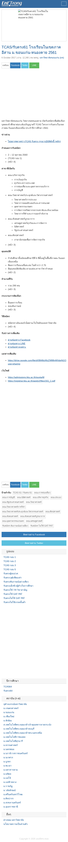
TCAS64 (7, 686)
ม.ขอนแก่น (8, 712)
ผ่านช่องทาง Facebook (19, 340)
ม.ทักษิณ (7, 720)
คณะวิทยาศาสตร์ (33, 502)
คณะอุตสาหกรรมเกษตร (13, 521)
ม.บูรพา (7, 761)
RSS (10, 830)
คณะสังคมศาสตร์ (10, 516)
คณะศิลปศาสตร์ (53, 511)
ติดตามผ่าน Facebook (34, 534)
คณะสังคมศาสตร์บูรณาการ (32, 516)
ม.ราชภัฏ (7, 786)
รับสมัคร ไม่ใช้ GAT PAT (42, 526)
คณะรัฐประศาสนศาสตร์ (13, 502)
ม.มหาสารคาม (10, 769)
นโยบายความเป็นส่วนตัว (15, 824)
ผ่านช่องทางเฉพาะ (17, 347)
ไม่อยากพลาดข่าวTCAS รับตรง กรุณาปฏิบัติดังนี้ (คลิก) (34, 141)
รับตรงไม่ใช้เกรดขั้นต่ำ (14, 602)
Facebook (3, 830)
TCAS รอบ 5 (9, 569)
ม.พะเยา (7, 765)
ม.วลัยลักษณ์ (9, 790)
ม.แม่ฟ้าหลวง (9, 782)
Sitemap (14, 830)
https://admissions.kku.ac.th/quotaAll (26, 377)
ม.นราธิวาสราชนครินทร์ (15, 753)
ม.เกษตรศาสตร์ (11, 708)
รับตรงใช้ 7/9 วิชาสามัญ (15, 590)
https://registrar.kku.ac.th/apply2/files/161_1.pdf (31, 381)
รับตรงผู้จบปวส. (11, 573)
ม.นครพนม (8, 749)
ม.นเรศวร (8, 757)
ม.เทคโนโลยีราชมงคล (14, 737)
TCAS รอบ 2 (9, 561)
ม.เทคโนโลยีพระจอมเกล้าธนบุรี (18, 728)
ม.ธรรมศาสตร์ (10, 745)
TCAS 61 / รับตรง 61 (22, 492)
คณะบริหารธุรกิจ (40, 497)
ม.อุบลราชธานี (10, 806)
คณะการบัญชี (8, 497)
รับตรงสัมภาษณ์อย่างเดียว (16, 581)
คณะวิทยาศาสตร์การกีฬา (13, 507)
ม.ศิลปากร (8, 798)
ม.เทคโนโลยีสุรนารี (13, 741)
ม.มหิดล (7, 774)
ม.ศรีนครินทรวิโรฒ (13, 794)
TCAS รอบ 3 (9, 565)
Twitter (6, 830)
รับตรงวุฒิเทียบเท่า (12, 577)
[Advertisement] (28, 95)
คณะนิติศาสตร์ (23, 497)
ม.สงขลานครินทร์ (12, 802)
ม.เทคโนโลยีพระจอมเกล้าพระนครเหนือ (22, 733)
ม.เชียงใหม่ (8, 716)
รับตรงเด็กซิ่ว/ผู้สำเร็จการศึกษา (18, 586)
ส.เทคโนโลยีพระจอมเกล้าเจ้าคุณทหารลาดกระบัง (27, 724)
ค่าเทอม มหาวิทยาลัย (13, 820)
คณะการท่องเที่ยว (42, 492)
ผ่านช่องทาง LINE (16, 343)
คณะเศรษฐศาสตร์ (34, 521)
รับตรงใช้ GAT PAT (12, 594)
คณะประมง (56, 497)
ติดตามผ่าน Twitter (34, 543)
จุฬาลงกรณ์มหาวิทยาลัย (15, 704)
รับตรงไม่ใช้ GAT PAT (14, 598)
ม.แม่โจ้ (7, 778)
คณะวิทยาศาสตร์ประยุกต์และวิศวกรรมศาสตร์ (22, 511)
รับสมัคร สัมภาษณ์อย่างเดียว (15, 526)
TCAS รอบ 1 (9, 557)
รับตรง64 (7, 690)
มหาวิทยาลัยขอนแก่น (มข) (52, 57)
